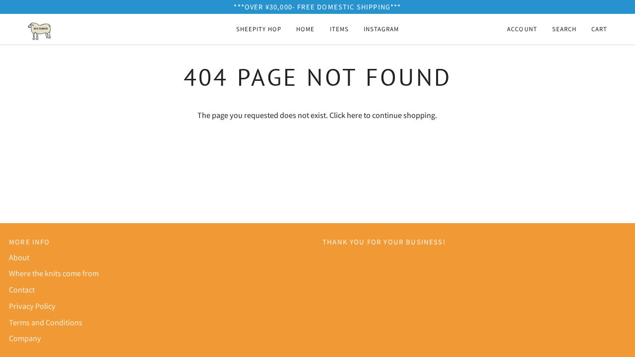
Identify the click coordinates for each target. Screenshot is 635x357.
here (354, 115)
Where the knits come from (54, 273)
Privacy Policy (32, 305)
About (19, 257)
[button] (339, 29)
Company (25, 338)
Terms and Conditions (45, 322)
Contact (22, 289)
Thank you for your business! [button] (383, 241)
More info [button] (29, 241)
